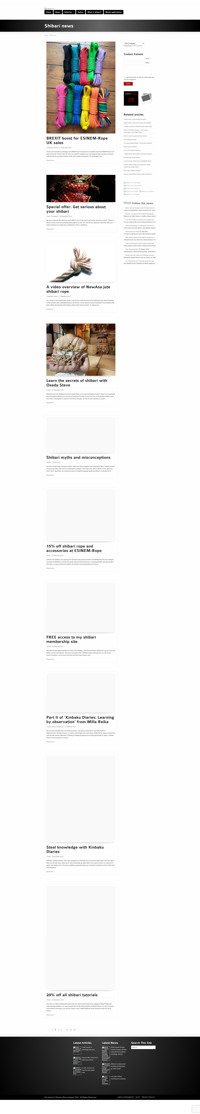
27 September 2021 (65, 147)
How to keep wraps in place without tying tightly (140, 243)
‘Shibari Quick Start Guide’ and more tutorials (138, 154)
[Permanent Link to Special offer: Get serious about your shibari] (76, 208)
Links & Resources (125, 1097)
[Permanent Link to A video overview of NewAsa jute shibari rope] (78, 288)
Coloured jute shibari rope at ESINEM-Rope (137, 161)
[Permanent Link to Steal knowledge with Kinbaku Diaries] (75, 849)
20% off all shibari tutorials (132, 150)
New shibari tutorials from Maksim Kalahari (138, 237)
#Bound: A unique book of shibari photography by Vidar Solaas (145, 214)
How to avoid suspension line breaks (135, 136)
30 (74, 1030)
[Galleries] (69, 12)
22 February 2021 (57, 646)
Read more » (50, 160)
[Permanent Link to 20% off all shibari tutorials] (72, 994)
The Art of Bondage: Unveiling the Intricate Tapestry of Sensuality (145, 226)
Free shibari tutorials (130, 139)
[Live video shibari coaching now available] (106, 1080)
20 (71, 1030)
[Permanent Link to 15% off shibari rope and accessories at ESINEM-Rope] (74, 548)
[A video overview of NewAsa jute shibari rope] (77, 1071)
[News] (58, 12)
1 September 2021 (65, 296)
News (55, 147)
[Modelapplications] (113, 12)
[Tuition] (80, 12)
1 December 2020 (57, 1000)
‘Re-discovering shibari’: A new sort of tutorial (138, 143)
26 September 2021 (65, 216)
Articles (49, 727)
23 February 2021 (57, 555)
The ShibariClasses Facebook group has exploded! (141, 261)
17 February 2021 (70, 727)
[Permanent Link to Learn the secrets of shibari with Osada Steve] (77, 382)
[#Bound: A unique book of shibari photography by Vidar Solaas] (106, 1068)
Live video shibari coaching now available (138, 220)
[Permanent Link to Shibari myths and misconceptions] (78, 457)
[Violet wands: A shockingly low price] (77, 1050)
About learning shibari (132, 231)
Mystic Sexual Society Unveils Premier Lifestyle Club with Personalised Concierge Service (153, 208)
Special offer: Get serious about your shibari (137, 123)
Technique (54, 216)
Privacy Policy (148, 1097)
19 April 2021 (56, 462)
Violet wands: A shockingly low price (135, 119)
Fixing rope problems (130, 147)
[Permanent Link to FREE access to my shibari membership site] (71, 639)
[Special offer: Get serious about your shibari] (77, 1061)
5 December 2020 (57, 856)
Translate (139, 46)
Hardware (50, 147)
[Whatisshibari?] (94, 12)
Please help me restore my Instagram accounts (140, 255)
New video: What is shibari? (132, 170)
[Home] (48, 12)
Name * (147, 58)
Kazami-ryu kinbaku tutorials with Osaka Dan (138, 174)
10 (67, 1030)
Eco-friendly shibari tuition (132, 157)
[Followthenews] (142, 203)
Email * (147, 63)
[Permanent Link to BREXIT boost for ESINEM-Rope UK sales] (77, 140)
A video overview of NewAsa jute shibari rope (138, 126)
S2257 (138, 1097)
